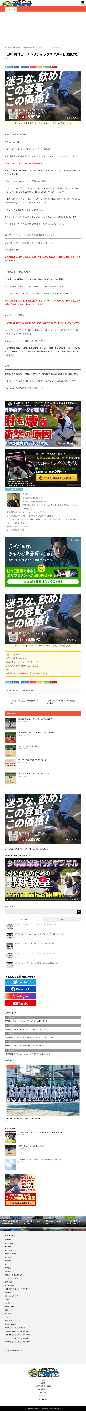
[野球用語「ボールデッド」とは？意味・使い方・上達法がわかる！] (10, 956)
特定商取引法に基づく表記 (43, 1386)
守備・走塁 (8, 1292)
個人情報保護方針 (43, 1389)
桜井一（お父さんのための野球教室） (17, 1338)
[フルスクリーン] (78, 899)
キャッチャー (9, 1264)
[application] (43, 879)
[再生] (8, 899)
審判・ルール (9, 1285)
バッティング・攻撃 (11, 1278)
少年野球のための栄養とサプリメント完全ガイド (27, 673)
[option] (11, 1223)
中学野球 (8, 1246)
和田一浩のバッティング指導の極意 (16, 1289)
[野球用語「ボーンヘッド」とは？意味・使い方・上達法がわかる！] (10, 927)
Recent (62, 919)
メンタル (8, 1303)
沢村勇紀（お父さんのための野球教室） (18, 1342)
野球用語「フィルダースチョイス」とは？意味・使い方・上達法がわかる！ (39, 934)
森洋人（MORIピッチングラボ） (25, 690)
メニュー (83, 4)
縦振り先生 (9, 1320)
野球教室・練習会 (11, 1254)
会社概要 (43, 1383)
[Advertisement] (43, 30)
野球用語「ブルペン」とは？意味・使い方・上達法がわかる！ (35, 944)
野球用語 (8, 1268)
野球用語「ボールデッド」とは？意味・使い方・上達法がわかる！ (37, 953)
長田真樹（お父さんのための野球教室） (18, 1335)
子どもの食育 (9, 1243)
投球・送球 (11, 9)
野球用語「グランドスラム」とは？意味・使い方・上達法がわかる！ (37, 963)
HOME (43, 1380)
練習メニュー (9, 1306)
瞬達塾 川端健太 (11, 1324)
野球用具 (8, 1271)
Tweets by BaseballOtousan (14, 1350)
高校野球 (8, 1239)
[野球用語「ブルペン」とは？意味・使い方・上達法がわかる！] (10, 946)
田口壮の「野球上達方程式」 (14, 1275)
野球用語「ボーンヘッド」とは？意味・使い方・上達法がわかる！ (37, 924)
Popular (24, 919)
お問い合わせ (43, 1395)
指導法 (7, 1299)
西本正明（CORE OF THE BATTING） (17, 1331)
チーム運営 (8, 1250)
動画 (6, 1310)
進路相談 (8, 1313)
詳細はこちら (65, 123)
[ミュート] (75, 899)
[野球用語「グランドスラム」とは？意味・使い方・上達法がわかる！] (10, 966)
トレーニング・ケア (11, 1296)
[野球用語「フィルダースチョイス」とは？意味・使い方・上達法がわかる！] (10, 937)
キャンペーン (9, 1257)
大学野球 (8, 1261)
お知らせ (8, 1317)
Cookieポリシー (43, 1392)
